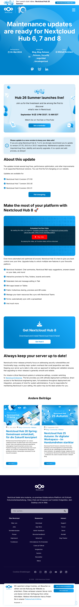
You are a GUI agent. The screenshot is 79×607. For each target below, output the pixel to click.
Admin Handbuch (38, 530)
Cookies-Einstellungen (21, 572)
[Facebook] (35, 572)
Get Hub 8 (39, 342)
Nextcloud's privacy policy (59, 230)
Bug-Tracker (63, 538)
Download (39, 523)
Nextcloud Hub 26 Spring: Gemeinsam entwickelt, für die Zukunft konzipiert (21, 434)
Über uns (14, 523)
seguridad (41, 58)
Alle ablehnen (63, 590)
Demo (63, 530)
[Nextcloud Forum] (51, 572)
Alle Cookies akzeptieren (63, 586)
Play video (40, 237)
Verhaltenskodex (14, 530)
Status (39, 561)
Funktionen (14, 542)
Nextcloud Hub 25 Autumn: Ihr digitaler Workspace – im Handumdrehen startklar (59, 438)
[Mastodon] (32, 69)
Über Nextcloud (14, 518)
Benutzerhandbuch (39, 534)
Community (27, 427)
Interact (63, 518)
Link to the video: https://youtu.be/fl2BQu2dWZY (39, 232)
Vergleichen (39, 549)
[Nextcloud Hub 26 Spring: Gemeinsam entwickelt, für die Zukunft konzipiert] (22, 415)
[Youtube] (56, 572)
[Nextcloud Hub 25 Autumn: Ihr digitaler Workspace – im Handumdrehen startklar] (60, 415)
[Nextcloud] (15, 10)
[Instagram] (40, 572)
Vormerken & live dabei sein (65, 2)
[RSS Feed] (66, 572)
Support (63, 523)
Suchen (38, 553)
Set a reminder (39, 125)
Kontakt (63, 534)
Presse (14, 534)
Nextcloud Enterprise (14, 378)
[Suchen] (65, 511)
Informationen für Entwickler (39, 542)
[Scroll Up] (75, 603)
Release (45, 52)
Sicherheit (39, 538)
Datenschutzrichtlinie (33, 599)
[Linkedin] (46, 572)
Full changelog (39, 194)
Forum (63, 527)
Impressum (14, 538)
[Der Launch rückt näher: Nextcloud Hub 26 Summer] (9, 2)
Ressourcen (39, 518)
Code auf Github (39, 545)
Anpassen (17, 602)
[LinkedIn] (47, 69)
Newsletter (38, 557)
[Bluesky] (39, 69)
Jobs (14, 527)
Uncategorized (41, 61)
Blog (34, 52)
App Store (39, 527)
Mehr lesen (11, 463)
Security (45, 55)
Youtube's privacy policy (40, 230)
